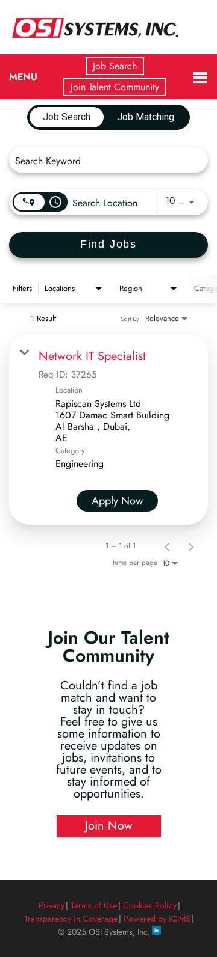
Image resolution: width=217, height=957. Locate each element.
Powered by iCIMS (157, 919)
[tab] (66, 117)
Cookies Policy (150, 905)
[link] (108, 429)
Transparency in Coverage (71, 919)
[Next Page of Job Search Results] (191, 546)
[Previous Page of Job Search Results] (167, 546)
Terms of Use (94, 905)
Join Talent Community (115, 87)
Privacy (51, 905)
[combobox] (102, 160)
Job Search (115, 66)
